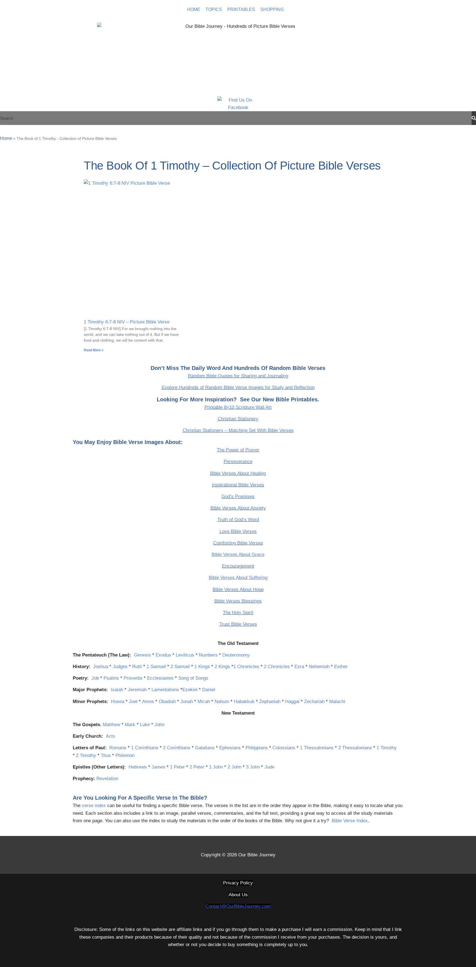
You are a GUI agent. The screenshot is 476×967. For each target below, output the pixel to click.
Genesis (142, 655)
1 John (216, 767)
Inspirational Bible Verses (238, 484)
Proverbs (133, 678)
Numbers (208, 655)
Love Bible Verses (238, 531)
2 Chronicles (277, 666)
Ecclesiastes (160, 678)
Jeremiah (137, 689)
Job (95, 678)
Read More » (94, 350)
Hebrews (138, 767)
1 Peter (177, 767)
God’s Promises (238, 496)
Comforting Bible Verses (238, 543)
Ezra (299, 666)
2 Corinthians (176, 747)
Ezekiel (190, 689)
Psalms (111, 678)
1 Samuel (156, 666)
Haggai (292, 701)
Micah (204, 701)
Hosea (117, 701)
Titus (106, 755)
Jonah (186, 701)
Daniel (208, 689)
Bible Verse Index (350, 820)
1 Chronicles (246, 666)
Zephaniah (269, 701)
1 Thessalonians (317, 747)
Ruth (137, 666)
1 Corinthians (144, 747)
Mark (130, 724)
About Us (238, 894)
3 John (253, 767)
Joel (133, 701)
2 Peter (197, 767)
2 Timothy (86, 755)
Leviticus (185, 655)
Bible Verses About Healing (238, 473)
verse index (94, 805)
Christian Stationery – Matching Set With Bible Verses (238, 430)
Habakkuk (244, 701)
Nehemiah (319, 666)
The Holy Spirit (238, 612)
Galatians (205, 747)
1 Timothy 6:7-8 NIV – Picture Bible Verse (126, 322)
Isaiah (117, 689)
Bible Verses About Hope (238, 589)
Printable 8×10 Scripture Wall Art (238, 407)
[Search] (474, 118)
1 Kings (202, 666)
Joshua (100, 666)
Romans (117, 747)
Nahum (222, 701)
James (158, 767)
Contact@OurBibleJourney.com (238, 906)
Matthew (111, 724)
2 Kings (222, 666)
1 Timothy (387, 747)
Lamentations (165, 689)
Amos (148, 701)
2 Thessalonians (355, 747)
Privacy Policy (238, 883)
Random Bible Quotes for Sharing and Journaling (238, 375)
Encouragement (238, 566)
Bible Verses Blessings (238, 601)
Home (6, 138)
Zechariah (314, 701)
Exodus (163, 655)
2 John (234, 767)
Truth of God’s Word (238, 519)
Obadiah (167, 701)
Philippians (256, 747)
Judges (120, 666)
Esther (341, 666)
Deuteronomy (236, 655)
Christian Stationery (238, 418)
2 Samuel (180, 666)
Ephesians (230, 747)
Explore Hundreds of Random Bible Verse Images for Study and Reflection (238, 387)
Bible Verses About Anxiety (238, 508)
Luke (145, 724)
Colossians (283, 747)
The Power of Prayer (238, 450)
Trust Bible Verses (238, 624)
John (159, 724)
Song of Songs (193, 678)
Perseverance (238, 461)
